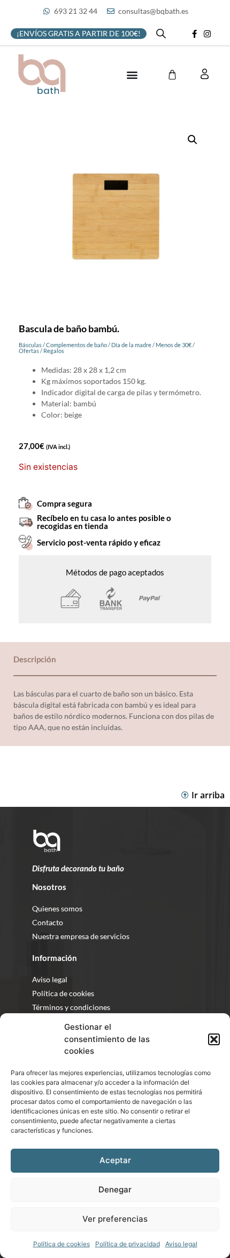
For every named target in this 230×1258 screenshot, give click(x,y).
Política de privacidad (127, 1244)
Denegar (115, 1189)
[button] (214, 1039)
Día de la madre (131, 344)
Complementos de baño (76, 344)
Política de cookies (61, 1244)
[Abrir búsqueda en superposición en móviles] (161, 33)
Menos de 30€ (173, 344)
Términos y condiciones (71, 1007)
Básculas (30, 344)
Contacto (47, 922)
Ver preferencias (115, 1219)
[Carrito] (172, 74)
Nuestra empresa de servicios (80, 936)
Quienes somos (57, 908)
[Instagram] (207, 33)
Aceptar (115, 1160)
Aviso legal (181, 1244)
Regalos (53, 350)
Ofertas (29, 350)
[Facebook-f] (194, 33)
